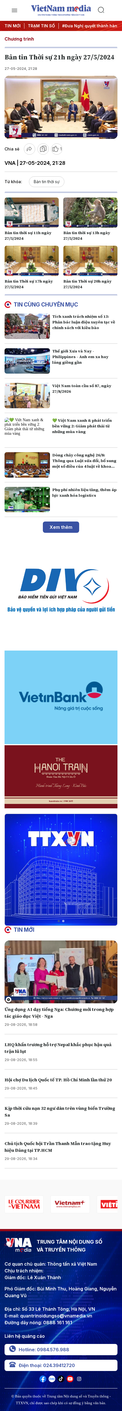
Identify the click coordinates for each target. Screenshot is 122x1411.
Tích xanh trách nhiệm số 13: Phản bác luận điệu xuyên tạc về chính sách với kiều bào (83, 322)
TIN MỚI (13, 25)
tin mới (24, 929)
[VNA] (42, 1380)
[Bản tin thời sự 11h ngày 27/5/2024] (32, 213)
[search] (107, 10)
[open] (14, 10)
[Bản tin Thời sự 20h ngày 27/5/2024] (90, 261)
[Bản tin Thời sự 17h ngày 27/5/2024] (32, 261)
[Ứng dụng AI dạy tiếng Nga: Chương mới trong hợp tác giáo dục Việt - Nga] (61, 972)
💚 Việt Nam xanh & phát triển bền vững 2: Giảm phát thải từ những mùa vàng (82, 426)
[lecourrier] (24, 1204)
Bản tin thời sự (47, 181)
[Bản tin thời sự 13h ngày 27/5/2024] (90, 213)
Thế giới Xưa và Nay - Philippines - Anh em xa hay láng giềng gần (80, 356)
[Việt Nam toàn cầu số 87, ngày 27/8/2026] (27, 395)
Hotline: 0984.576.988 (44, 1349)
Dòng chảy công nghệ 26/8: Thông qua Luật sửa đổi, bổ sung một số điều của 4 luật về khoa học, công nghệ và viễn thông (84, 463)
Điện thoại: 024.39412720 (47, 1365)
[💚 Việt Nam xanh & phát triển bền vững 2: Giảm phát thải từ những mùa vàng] (27, 430)
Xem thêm (61, 527)
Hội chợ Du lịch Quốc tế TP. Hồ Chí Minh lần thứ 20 (58, 1080)
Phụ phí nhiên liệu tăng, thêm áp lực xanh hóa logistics (84, 492)
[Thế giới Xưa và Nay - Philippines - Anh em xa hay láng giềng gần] (27, 361)
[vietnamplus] (70, 1204)
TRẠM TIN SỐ (41, 25)
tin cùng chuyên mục (46, 304)
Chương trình (19, 39)
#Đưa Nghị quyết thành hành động (79, 25)
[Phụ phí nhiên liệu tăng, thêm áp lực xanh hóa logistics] (27, 499)
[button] (59, 921)
